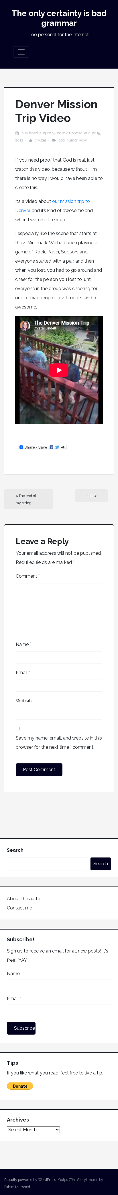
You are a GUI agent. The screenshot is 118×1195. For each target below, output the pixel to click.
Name (23, 644)
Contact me (19, 908)
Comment (28, 576)
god (62, 140)
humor (71, 140)
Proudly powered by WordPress (30, 1179)
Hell (91, 496)
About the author (25, 898)
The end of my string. (26, 499)
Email (23, 672)
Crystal (40, 140)
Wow (83, 140)
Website (24, 700)
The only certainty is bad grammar (59, 18)
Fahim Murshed (17, 1187)
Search (15, 850)
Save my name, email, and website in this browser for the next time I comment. (59, 742)
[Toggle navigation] (21, 52)
